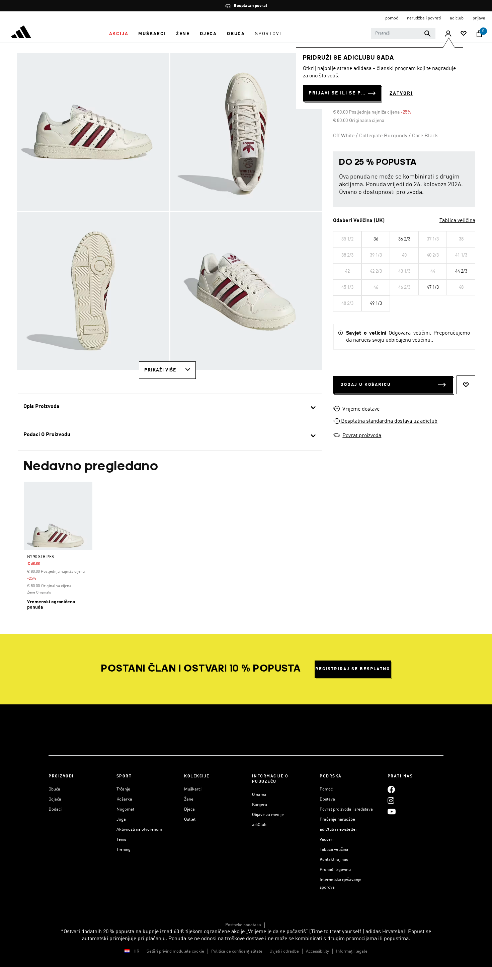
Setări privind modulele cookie (175, 951)
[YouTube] (392, 811)
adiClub (259, 825)
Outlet (189, 819)
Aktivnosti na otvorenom (139, 829)
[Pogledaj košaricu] (479, 34)
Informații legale (351, 951)
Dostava (327, 799)
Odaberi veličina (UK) (359, 220)
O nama (259, 794)
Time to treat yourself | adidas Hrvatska (357, 932)
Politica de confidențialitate (236, 951)
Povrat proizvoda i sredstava (346, 809)
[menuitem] (119, 34)
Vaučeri (326, 839)
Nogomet (125, 809)
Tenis (121, 839)
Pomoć (326, 789)
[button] (119, 34)
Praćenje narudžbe (337, 819)
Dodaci (55, 809)
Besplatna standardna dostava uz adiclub (388, 421)
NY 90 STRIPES (40, 557)
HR (137, 951)
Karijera (259, 805)
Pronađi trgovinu (335, 870)
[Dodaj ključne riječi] (427, 33)
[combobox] (403, 33)
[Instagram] (391, 800)
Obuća (54, 789)
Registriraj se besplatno (352, 669)
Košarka (124, 799)
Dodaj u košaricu (365, 385)
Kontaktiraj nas (334, 859)
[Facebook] (391, 789)
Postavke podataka (243, 925)
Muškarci (192, 789)
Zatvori (401, 93)
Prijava (479, 18)
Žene (188, 799)
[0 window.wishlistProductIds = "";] (464, 34)
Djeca (189, 809)
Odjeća (55, 799)
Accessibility (317, 951)
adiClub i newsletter (338, 829)
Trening (123, 849)
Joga (121, 819)
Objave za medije (268, 815)
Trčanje (123, 789)
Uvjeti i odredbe (284, 951)
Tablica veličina (457, 220)
